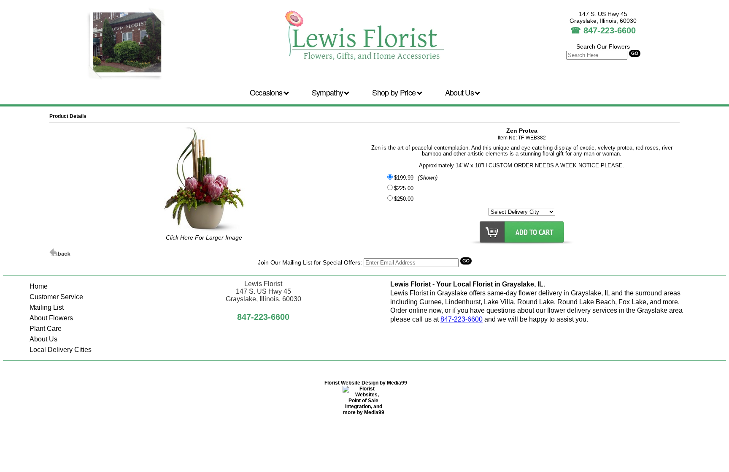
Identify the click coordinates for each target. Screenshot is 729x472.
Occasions (267, 92)
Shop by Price (394, 92)
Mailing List (47, 307)
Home (39, 286)
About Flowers (51, 318)
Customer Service (56, 296)
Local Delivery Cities (61, 349)
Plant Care (46, 328)
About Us (460, 92)
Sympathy (328, 92)
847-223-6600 (609, 30)
